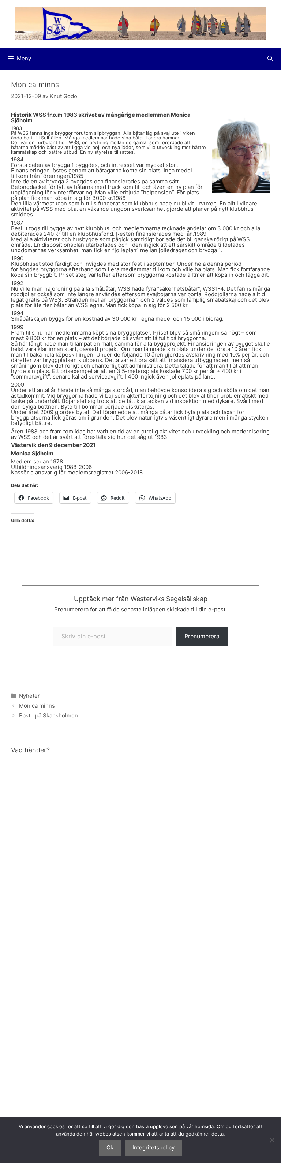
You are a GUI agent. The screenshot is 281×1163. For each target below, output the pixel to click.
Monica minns (37, 705)
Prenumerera (202, 636)
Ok (109, 1147)
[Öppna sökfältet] (270, 59)
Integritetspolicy (153, 1147)
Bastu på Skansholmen (48, 715)
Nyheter (29, 695)
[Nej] (272, 1140)
